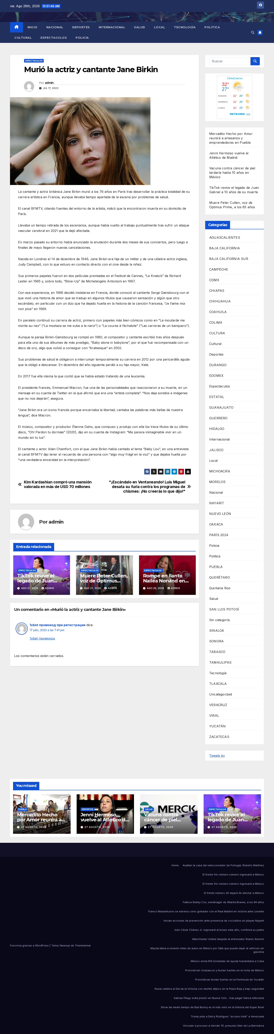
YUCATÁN (217, 726)
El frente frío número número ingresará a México (233, 874)
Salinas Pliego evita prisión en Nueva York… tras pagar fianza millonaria (219, 998)
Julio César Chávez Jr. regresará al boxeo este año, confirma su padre (219, 929)
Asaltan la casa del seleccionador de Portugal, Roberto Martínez (223, 865)
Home (175, 865)
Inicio (32, 27)
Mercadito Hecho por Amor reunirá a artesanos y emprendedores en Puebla (231, 138)
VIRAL (214, 716)
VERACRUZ (218, 705)
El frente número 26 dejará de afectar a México (234, 893)
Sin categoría (219, 620)
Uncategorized (220, 694)
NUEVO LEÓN (220, 514)
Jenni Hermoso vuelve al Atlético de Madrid (104, 820)
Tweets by (217, 756)
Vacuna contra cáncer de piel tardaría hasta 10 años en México (232, 172)
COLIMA (215, 322)
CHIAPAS (216, 291)
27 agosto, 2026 (33, 827)
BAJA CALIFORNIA (224, 248)
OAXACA (216, 524)
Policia (82, 37)
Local (159, 27)
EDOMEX (216, 376)
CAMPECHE (218, 269)
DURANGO (217, 365)
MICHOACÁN (219, 471)
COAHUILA (218, 312)
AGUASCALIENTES (224, 238)
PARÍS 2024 (218, 535)
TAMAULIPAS (220, 662)
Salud (139, 27)
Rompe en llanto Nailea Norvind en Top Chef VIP (164, 581)
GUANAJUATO (221, 407)
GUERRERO (218, 418)
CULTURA (217, 333)
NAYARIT (216, 503)
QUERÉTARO (219, 577)
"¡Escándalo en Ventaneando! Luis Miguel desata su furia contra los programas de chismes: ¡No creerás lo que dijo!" (147, 487)
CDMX (214, 280)
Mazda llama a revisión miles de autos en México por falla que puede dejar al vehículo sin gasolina (207, 950)
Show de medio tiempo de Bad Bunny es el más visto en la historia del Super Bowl (212, 1007)
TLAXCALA (218, 684)
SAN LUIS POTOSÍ (224, 609)
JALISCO (216, 450)
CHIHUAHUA (220, 301)
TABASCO (217, 652)
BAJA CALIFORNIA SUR (228, 259)
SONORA (216, 641)
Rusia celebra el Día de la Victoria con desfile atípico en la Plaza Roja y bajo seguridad (209, 988)
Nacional (54, 27)
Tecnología (185, 27)
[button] (252, 32)
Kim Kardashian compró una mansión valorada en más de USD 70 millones (58, 484)
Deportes (81, 27)
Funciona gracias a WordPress (30, 945)
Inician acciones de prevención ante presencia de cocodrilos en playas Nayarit (214, 920)
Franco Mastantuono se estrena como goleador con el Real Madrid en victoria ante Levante (206, 911)
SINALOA (216, 631)
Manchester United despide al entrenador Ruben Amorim (228, 939)
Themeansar (83, 945)
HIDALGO (216, 429)
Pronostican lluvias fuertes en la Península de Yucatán (229, 979)
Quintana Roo (219, 588)
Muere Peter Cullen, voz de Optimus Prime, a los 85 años (103, 581)
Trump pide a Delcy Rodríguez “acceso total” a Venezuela (227, 1016)
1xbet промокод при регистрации (57, 625)
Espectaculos (54, 37)
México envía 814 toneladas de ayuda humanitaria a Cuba (227, 961)
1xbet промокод (42, 638)
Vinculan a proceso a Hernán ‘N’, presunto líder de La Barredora (223, 1025)
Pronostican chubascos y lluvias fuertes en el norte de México (224, 970)
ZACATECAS (219, 737)
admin (49, 83)
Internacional (112, 27)
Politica (212, 27)
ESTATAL (216, 397)
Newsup (65, 945)
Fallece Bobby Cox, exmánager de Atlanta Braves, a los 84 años (223, 902)
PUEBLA (216, 567)
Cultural (23, 37)
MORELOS (217, 482)
